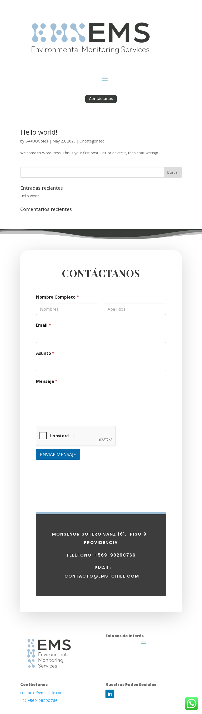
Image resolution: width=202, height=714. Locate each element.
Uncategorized (92, 141)
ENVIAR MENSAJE (58, 454)
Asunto (45, 353)
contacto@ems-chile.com (42, 692)
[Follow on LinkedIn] (109, 694)
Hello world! (38, 132)
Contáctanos (101, 98)
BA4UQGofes (36, 141)
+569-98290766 (43, 700)
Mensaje (47, 381)
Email (43, 325)
